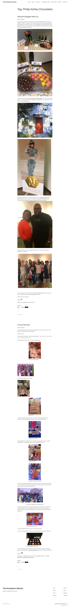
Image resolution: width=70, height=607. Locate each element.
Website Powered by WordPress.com (61, 603)
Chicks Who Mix (23, 325)
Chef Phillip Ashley (43, 197)
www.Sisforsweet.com (34, 550)
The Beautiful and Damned (28, 557)
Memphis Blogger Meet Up (27, 17)
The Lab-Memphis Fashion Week (35, 98)
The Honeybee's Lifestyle (9, 2)
